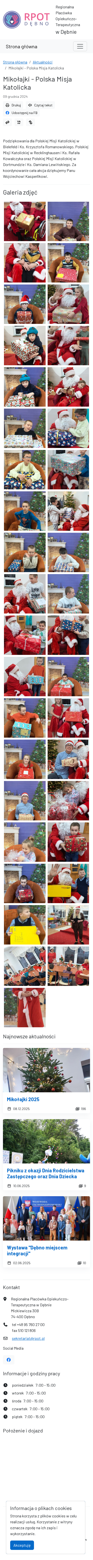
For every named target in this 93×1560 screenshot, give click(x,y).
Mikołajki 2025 (23, 1099)
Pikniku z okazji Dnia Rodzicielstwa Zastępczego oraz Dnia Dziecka (45, 1173)
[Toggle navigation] (80, 46)
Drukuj (16, 105)
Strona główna (21, 46)
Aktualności (43, 62)
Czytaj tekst (43, 105)
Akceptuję (22, 1545)
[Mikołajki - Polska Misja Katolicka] (25, 221)
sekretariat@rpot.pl (28, 1338)
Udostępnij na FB (24, 113)
